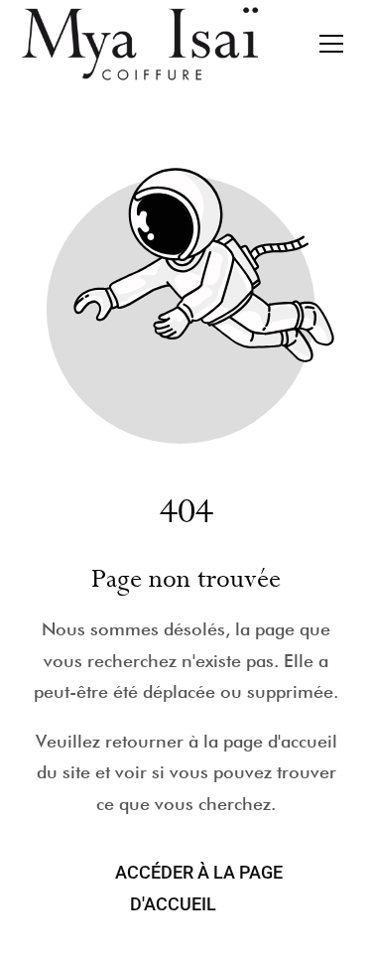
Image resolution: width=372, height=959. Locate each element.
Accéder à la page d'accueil (199, 888)
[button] (331, 44)
